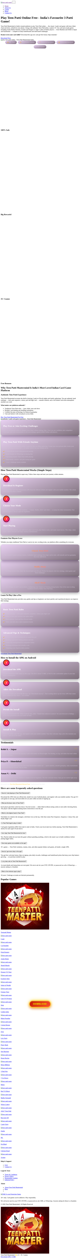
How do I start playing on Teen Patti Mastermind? (15, 793)
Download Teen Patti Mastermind (11, 653)
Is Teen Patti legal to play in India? (11, 823)
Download (40, 1004)
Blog (6, 1189)
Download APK (8, 1257)
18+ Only (12, 42)
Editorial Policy (9, 1180)
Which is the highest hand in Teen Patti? (13, 813)
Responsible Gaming (28, 42)
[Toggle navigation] (14, 2)
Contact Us (8, 1167)
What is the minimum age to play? (11, 871)
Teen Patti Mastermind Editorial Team (20, 784)
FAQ (6, 1165)
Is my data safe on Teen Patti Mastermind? (14, 861)
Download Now (6, 38)
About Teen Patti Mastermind (14, 1187)
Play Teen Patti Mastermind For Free (12, 417)
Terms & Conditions (11, 1174)
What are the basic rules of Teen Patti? (13, 803)
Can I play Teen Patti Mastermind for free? (14, 833)
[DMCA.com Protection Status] (11, 1194)
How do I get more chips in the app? (12, 851)
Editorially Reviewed (67, 42)
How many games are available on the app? (14, 843)
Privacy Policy (9, 1176)
